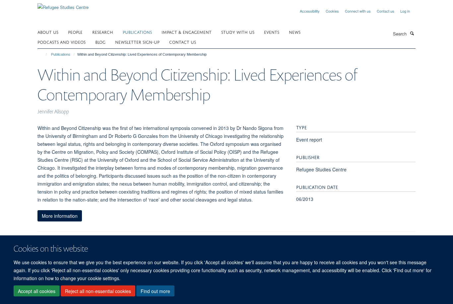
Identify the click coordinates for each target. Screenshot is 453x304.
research (102, 32)
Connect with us (358, 11)
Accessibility (310, 11)
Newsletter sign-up (137, 41)
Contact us (385, 11)
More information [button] (60, 216)
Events (271, 32)
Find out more (155, 291)
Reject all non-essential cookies (98, 291)
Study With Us (237, 32)
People (75, 32)
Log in (405, 11)
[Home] (43, 54)
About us (47, 32)
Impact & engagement (187, 32)
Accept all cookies (36, 291)
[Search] (412, 33)
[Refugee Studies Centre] (63, 5)
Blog (100, 41)
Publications (137, 32)
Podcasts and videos (61, 41)
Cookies (332, 11)
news (294, 32)
